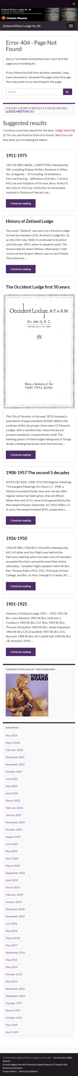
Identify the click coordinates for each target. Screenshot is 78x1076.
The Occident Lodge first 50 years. (38, 286)
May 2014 (11, 967)
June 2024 (12, 844)
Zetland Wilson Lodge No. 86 (22, 26)
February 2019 (14, 894)
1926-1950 (16, 538)
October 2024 (14, 829)
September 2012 (15, 996)
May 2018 (11, 930)
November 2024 (15, 822)
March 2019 (13, 887)
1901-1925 (16, 604)
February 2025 (14, 807)
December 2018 (15, 909)
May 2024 (11, 851)
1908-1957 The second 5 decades (37, 472)
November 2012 (15, 988)
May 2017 (11, 945)
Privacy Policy (10, 1071)
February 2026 (14, 749)
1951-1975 (16, 155)
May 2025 (11, 786)
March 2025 (13, 800)
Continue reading (21, 203)
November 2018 (15, 916)
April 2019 (12, 880)
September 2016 (15, 952)
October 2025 (14, 771)
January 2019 (14, 901)
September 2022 (15, 873)
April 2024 (12, 858)
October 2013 (14, 974)
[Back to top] (69, 1067)
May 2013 (11, 981)
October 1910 (14, 1017)
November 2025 (15, 764)
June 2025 (12, 778)
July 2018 (11, 923)
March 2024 (13, 865)
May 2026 (11, 735)
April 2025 (12, 793)
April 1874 (12, 1032)
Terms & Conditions (28, 1071)
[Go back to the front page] (39, 14)
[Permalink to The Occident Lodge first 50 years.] (39, 351)
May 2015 (11, 959)
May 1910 (11, 1024)
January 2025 (14, 815)
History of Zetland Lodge (29, 221)
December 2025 (15, 757)
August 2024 (13, 836)
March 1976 (13, 1010)
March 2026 (13, 742)
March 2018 (13, 938)
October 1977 (14, 1003)
